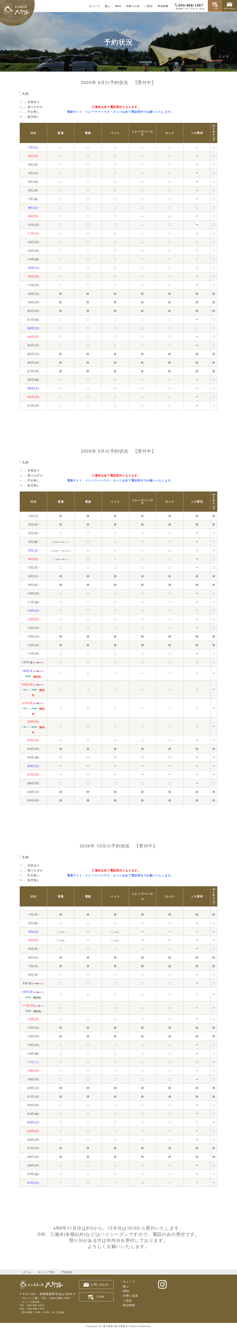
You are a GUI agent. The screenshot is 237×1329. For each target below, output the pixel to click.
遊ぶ (107, 6)
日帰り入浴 (133, 6)
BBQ (118, 6)
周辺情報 (163, 6)
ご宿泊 (149, 6)
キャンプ (94, 6)
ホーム (27, 1272)
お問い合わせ (229, 8)
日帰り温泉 (130, 1295)
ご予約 (215, 8)
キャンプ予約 (46, 1272)
